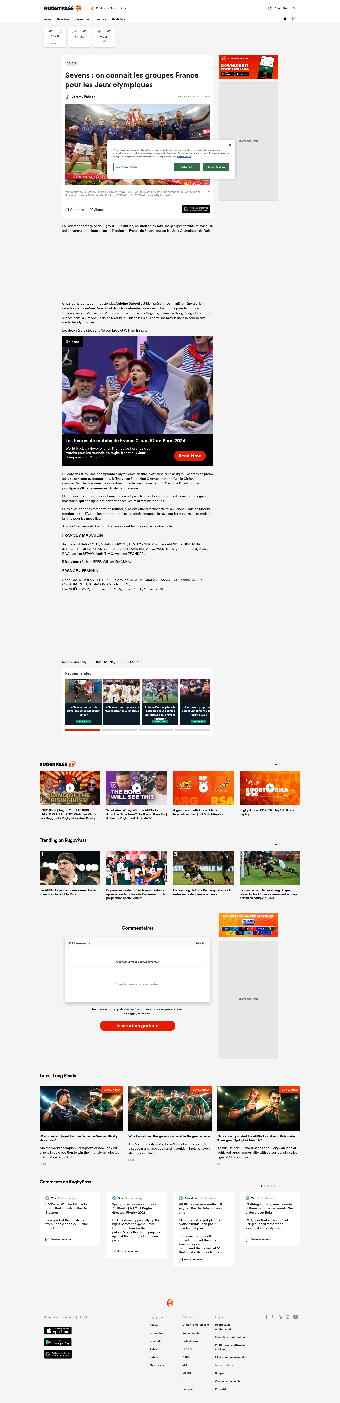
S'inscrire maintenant (195, 1325)
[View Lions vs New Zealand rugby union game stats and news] (103, 37)
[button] (81, 1125)
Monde (186, 1373)
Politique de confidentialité (224, 1327)
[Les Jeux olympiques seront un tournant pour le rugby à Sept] (198, 690)
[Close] (229, 145)
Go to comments (59, 1239)
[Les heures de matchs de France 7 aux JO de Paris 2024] (137, 385)
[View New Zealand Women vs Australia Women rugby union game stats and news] (55, 37)
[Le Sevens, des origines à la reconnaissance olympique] (121, 690)
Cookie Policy (184, 156)
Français (187, 1389)
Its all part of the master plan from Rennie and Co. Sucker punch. (66, 1224)
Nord (185, 1357)
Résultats (63, 19)
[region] (171, 159)
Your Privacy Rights (126, 167)
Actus (47, 19)
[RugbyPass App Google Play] (83, 1342)
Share (98, 209)
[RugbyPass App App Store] (83, 1331)
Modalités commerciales (231, 1357)
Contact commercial (228, 1381)
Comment (77, 209)
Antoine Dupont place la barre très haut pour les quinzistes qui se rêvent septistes (160, 713)
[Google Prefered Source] (194, 210)
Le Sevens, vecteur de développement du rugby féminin (83, 711)
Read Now (190, 455)
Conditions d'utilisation (230, 1337)
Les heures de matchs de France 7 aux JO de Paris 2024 (125, 440)
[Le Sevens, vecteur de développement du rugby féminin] (83, 690)
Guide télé (118, 19)
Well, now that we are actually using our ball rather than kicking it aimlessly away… (268, 1224)
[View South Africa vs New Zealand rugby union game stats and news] (79, 37)
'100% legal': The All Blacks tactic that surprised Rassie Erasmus (66, 1208)
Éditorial (220, 1389)
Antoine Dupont (127, 303)
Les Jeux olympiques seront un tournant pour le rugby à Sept (198, 711)
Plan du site (157, 1365)
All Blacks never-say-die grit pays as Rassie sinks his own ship (201, 1208)
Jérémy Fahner (83, 96)
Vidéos (154, 1357)
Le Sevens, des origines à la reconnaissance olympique (121, 709)
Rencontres (82, 19)
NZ (184, 1381)
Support (220, 1373)
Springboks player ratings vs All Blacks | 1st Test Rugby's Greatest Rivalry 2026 (134, 1208)
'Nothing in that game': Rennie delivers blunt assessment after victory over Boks (269, 1208)
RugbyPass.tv (191, 1333)
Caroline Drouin (177, 483)
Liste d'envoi (190, 1341)
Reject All (186, 167)
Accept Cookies (216, 167)
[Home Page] (62, 8)
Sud (184, 1365)
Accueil (154, 1325)
